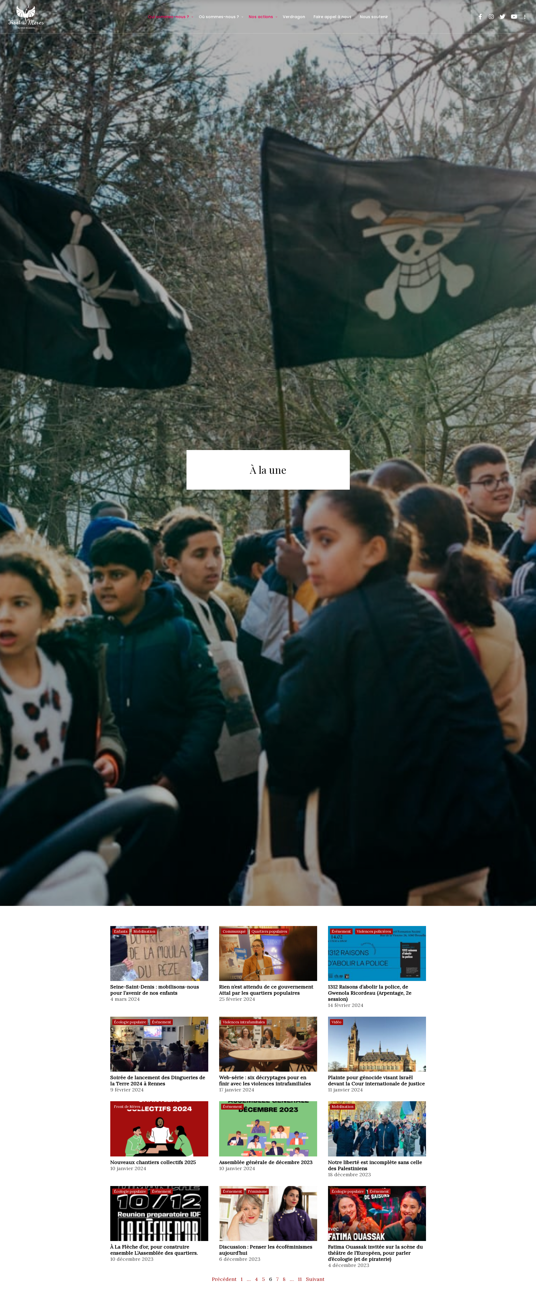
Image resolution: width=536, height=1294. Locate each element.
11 (300, 1279)
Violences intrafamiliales (244, 1022)
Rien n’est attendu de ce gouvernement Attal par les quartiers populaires (266, 990)
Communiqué (234, 931)
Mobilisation (144, 931)
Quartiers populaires (269, 931)
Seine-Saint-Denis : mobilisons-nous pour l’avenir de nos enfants (154, 990)
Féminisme (257, 1191)
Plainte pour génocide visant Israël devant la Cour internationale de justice (376, 1080)
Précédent (224, 1279)
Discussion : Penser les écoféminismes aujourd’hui (265, 1250)
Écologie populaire (130, 1022)
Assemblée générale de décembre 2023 (266, 1162)
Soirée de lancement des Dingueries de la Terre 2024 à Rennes (157, 1080)
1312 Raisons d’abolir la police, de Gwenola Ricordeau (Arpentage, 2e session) (369, 993)
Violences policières (374, 931)
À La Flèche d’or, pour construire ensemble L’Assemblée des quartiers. (154, 1250)
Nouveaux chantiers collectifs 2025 (153, 1162)
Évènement (341, 931)
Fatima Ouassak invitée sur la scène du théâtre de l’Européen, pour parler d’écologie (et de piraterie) (375, 1253)
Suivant (315, 1279)
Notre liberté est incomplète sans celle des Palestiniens (375, 1165)
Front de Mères (127, 1106)
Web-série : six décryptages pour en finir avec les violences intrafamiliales (265, 1080)
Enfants (121, 931)
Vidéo (336, 1022)
